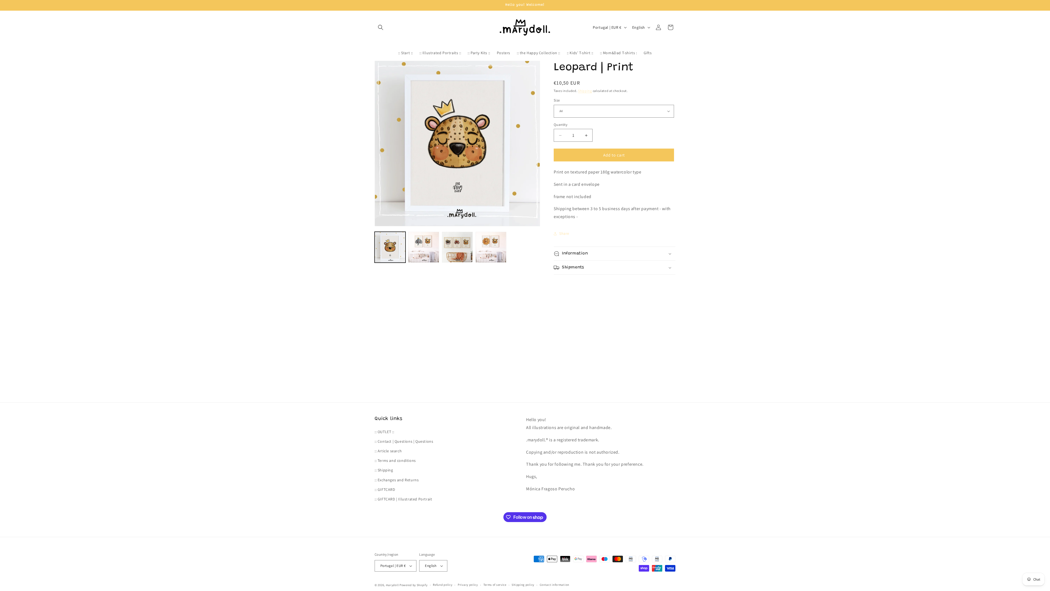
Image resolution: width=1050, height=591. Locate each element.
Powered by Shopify (413, 585)
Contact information (554, 585)
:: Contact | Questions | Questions (404, 441)
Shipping (585, 91)
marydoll (392, 585)
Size (557, 100)
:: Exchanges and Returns (397, 479)
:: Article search (388, 450)
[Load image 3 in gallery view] (457, 247)
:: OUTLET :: (384, 431)
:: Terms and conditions (395, 460)
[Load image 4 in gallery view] (491, 247)
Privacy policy (468, 585)
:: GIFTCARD (385, 489)
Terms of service (494, 585)
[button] (381, 27)
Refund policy (442, 585)
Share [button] (564, 233)
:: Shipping (384, 470)
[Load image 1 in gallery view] (390, 247)
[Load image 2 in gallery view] (423, 247)
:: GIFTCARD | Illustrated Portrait (403, 499)
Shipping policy (523, 585)
